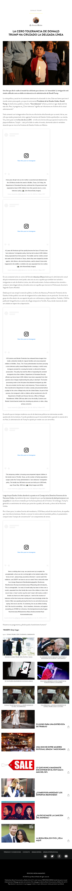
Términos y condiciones (12, 852)
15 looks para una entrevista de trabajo (50, 725)
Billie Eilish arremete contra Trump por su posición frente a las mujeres (53, 681)
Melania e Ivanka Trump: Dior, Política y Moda (18, 657)
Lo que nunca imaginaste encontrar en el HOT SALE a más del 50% (49, 769)
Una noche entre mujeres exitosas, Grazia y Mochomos (50, 748)
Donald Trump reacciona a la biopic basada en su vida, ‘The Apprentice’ (18, 705)
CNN (19, 194)
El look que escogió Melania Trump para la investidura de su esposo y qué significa (53, 657)
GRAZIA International (50, 852)
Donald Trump (36, 10)
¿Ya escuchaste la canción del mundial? (49, 816)
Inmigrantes (31, 634)
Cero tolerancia (21, 634)
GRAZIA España (36, 852)
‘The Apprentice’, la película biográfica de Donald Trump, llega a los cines (53, 705)
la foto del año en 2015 (24, 120)
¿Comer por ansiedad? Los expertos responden (49, 793)
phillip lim (17, 618)
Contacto (26, 852)
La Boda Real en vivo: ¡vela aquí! (49, 839)
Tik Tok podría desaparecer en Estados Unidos (19, 681)
